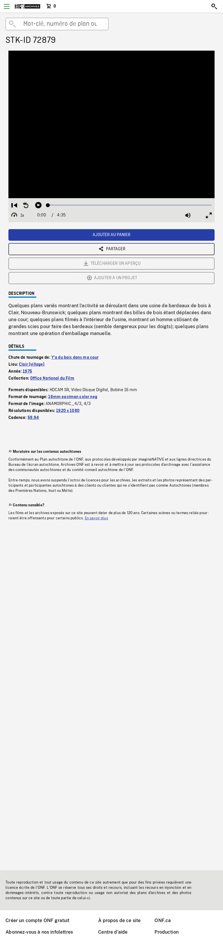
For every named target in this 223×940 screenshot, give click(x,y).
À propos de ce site (119, 920)
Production (166, 932)
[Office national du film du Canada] (27, 6)
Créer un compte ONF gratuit (37, 920)
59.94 (33, 417)
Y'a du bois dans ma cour (75, 357)
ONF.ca (162, 920)
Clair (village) (31, 364)
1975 (27, 371)
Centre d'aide (112, 932)
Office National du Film (52, 378)
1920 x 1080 (68, 411)
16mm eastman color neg (72, 397)
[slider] (130, 205)
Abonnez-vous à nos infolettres (39, 932)
